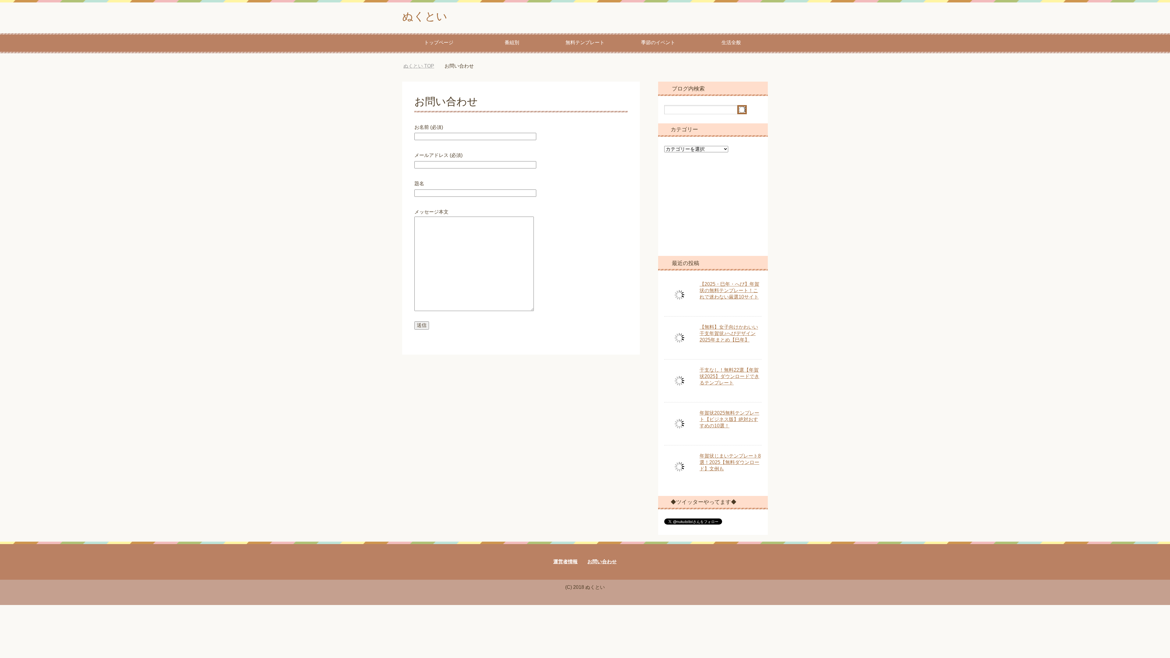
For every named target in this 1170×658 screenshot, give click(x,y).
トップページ (438, 42)
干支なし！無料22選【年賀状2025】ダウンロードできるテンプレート (729, 376)
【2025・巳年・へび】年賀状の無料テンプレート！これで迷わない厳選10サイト (729, 290)
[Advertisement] (713, 209)
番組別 (512, 42)
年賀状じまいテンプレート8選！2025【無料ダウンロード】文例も (730, 462)
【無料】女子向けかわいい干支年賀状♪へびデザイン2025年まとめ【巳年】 (729, 333)
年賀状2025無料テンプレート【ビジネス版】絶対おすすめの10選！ (729, 419)
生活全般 (731, 42)
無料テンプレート (585, 42)
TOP (423, 66)
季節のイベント (658, 42)
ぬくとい (424, 16)
